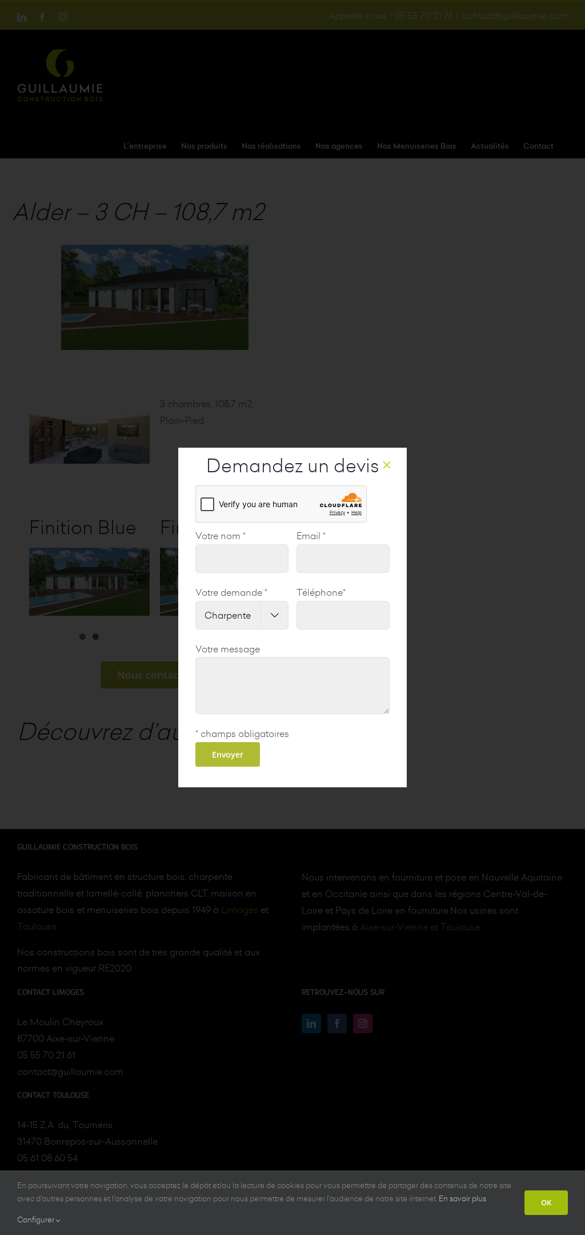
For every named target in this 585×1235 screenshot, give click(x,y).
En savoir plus (462, 1198)
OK (546, 1202)
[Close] (386, 465)
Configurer (36, 1219)
